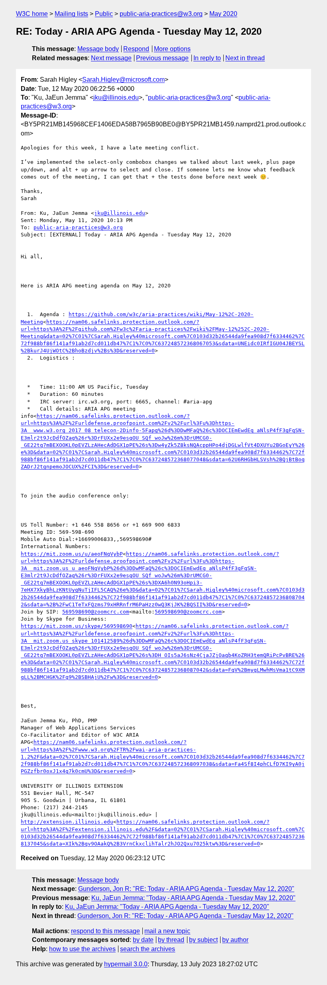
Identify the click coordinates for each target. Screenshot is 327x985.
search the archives (147, 949)
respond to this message (105, 931)
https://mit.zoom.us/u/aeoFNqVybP (72, 554)
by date (143, 939)
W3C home (32, 13)
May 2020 (223, 13)
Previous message (162, 58)
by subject (203, 939)
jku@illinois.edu (116, 97)
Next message (111, 58)
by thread (171, 939)
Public (104, 13)
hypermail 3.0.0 (126, 964)
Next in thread (245, 58)
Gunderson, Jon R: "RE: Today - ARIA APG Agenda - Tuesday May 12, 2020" (186, 888)
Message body (98, 48)
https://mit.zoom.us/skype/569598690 (76, 626)
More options (172, 48)
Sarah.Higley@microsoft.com (123, 79)
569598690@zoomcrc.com (95, 612)
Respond (136, 48)
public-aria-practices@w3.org (161, 13)
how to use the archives (82, 949)
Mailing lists (71, 13)
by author (235, 939)
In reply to (207, 58)
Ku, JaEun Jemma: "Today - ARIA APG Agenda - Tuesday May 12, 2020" (193, 898)
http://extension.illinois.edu (67, 822)
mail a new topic (167, 931)
